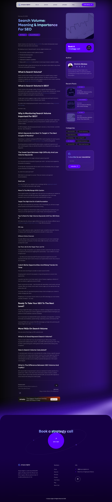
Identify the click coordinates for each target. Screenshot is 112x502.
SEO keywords (46, 93)
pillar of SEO (38, 44)
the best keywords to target (37, 140)
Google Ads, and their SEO (31, 81)
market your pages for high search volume (28, 223)
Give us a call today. (36, 323)
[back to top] (77, 479)
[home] (24, 5)
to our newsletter (79, 157)
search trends (29, 62)
